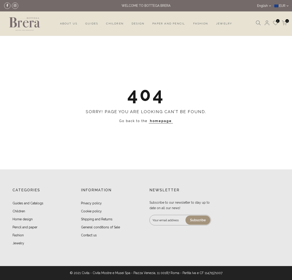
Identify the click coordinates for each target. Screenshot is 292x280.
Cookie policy (91, 211)
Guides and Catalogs (28, 203)
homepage (161, 121)
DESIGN (138, 23)
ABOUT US (69, 23)
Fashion (18, 235)
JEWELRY (224, 23)
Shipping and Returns (96, 219)
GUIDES (91, 23)
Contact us (89, 235)
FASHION (200, 23)
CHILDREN (115, 23)
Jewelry (18, 243)
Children (19, 211)
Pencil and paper (25, 227)
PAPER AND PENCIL (168, 23)
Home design (23, 219)
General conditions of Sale (100, 227)
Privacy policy (91, 203)
